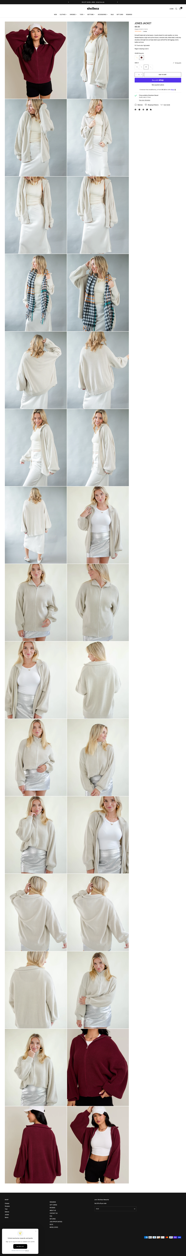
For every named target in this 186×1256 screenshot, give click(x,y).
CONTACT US (53, 1213)
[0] (179, 8)
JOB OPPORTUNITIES (56, 1222)
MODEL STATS (54, 1227)
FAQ (51, 1216)
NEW (55, 14)
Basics (6, 1217)
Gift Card (120, 14)
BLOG (51, 1224)
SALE (112, 14)
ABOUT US (53, 1210)
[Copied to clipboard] (151, 109)
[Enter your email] (134, 1208)
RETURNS (53, 1219)
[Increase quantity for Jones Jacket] (141, 74)
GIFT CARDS (53, 1205)
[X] (140, 109)
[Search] (176, 8)
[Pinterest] (144, 109)
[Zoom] (63, 25)
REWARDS (53, 1202)
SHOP (7, 1199)
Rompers (7, 1206)
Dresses (72, 14)
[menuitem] (55, 14)
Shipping (136, 29)
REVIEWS (52, 1208)
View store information (144, 100)
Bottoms (90, 14)
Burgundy (141, 57)
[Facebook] (136, 109)
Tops (81, 14)
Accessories (102, 14)
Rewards (129, 14)
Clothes (62, 14)
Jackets (7, 1215)
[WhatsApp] (147, 109)
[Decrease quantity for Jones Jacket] (136, 74)
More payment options (158, 85)
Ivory (137, 57)
